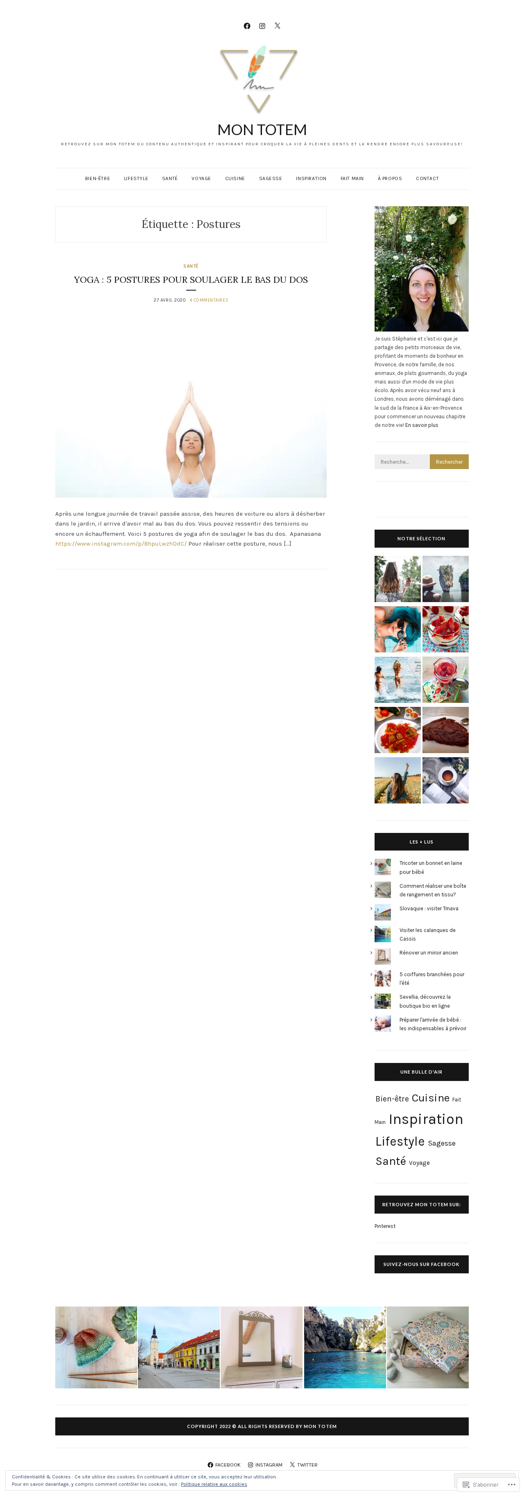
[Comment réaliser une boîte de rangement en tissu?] (428, 1348)
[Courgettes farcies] (398, 731)
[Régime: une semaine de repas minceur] (398, 681)
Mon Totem (262, 129)
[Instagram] (262, 25)
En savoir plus (421, 425)
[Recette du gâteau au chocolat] (445, 731)
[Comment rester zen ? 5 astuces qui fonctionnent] (398, 580)
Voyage (201, 178)
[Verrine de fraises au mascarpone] (445, 630)
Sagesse (270, 178)
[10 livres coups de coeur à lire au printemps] (445, 781)
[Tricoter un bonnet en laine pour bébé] (96, 1348)
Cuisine (235, 178)
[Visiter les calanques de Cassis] (345, 1348)
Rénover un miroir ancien (429, 953)
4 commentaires (209, 300)
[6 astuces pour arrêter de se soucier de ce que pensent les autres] (398, 630)
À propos (390, 178)
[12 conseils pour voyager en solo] (445, 580)
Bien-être (97, 178)
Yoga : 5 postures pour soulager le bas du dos (191, 279)
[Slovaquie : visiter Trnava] (179, 1348)
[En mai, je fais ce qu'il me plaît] (398, 781)
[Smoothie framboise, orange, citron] (445, 681)
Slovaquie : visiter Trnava (429, 908)
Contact (427, 178)
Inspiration (311, 178)
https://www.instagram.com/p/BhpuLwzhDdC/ (121, 543)
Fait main (352, 178)
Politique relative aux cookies (214, 1484)
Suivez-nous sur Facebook (421, 1264)
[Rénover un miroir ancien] (262, 1348)
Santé (170, 178)
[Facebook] (247, 25)
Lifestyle (136, 178)
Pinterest (385, 1226)
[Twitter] (277, 25)
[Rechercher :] (422, 462)
